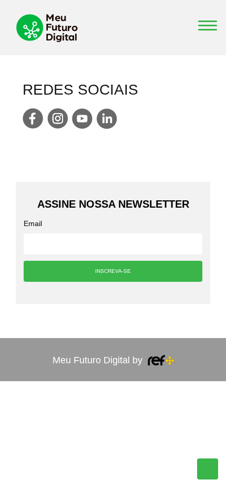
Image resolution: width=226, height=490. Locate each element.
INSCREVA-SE (113, 271)
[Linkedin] (107, 118)
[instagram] (57, 118)
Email (33, 223)
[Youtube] (82, 118)
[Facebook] (33, 118)
